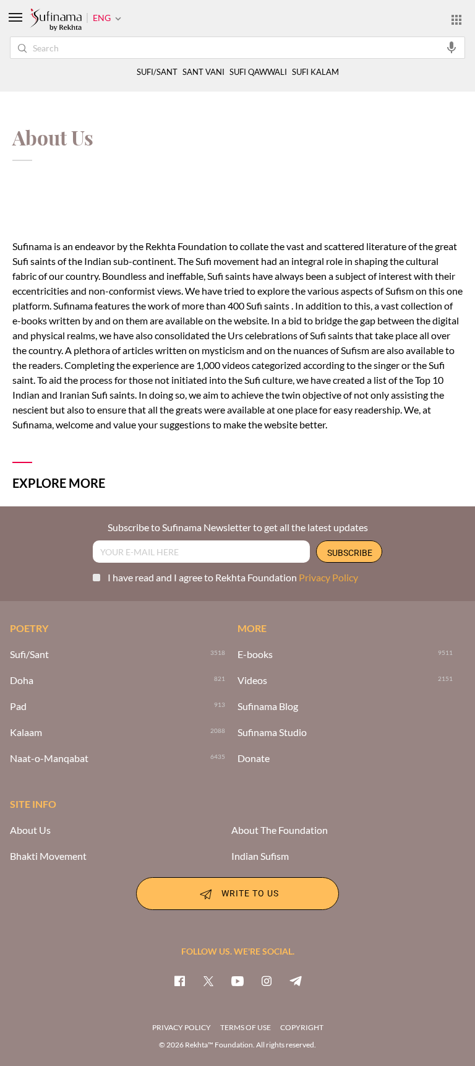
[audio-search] (451, 47)
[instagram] (266, 980)
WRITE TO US (250, 892)
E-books (255, 654)
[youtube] (237, 980)
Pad (18, 706)
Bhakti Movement (48, 856)
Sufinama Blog (268, 706)
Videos (252, 680)
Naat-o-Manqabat (49, 758)
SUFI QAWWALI (258, 72)
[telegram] (296, 980)
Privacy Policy (328, 577)
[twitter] (208, 980)
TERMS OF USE (245, 1027)
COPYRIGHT (301, 1027)
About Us (30, 830)
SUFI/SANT (157, 72)
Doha (21, 680)
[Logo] (56, 20)
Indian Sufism (260, 856)
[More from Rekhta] (456, 19)
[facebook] (179, 980)
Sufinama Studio (272, 732)
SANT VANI (203, 72)
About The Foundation (279, 830)
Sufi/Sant (29, 654)
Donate (254, 758)
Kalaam (26, 732)
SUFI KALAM (315, 72)
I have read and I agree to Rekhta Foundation (233, 577)
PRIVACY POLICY (181, 1027)
